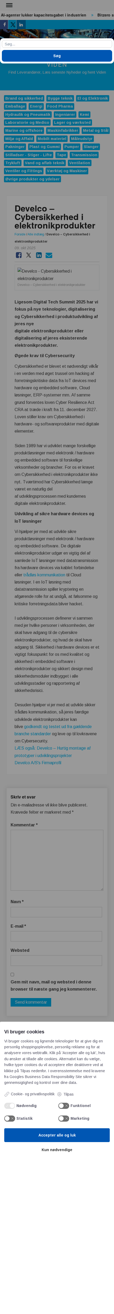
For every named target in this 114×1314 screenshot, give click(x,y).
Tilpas (68, 1094)
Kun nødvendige (57, 1150)
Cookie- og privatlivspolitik (33, 1094)
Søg (57, 56)
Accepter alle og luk (57, 1135)
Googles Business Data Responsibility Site (46, 1077)
